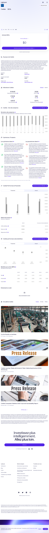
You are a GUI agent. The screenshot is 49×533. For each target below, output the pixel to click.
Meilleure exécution (21, 473)
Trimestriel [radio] (13, 190)
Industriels (26, 74)
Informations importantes (22, 466)
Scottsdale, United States (7, 82)
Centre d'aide (3, 472)
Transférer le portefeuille (6, 474)
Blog (2, 468)
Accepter (45, 529)
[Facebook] (19, 492)
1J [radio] (1, 29)
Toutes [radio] (37, 301)
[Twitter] (22, 492)
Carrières (35, 466)
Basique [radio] (41, 87)
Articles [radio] (41, 301)
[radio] (45, 30)
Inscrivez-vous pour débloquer (39, 107)
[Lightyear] (4, 2)
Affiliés (34, 468)
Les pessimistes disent (32, 141)
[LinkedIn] (26, 492)
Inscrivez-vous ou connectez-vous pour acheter (24, 48)
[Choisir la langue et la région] (43, 2)
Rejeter (40, 529)
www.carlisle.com (28, 82)
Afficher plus (23, 409)
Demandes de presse (37, 470)
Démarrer (24, 444)
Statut (2, 476)
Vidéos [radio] (46, 301)
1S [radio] (3, 29)
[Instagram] (30, 492)
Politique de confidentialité (22, 475)
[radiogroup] (9, 30)
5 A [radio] (13, 29)
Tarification (3, 466)
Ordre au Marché (23, 38)
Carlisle (9, 176)
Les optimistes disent (7, 141)
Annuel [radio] (36, 190)
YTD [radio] (8, 29)
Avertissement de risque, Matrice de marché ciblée (24, 471)
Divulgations (19, 482)
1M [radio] (5, 29)
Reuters (16, 151)
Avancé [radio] (46, 87)
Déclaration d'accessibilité (22, 480)
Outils (2, 470)
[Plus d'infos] (47, 288)
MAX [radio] (16, 29)
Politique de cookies (21, 477)
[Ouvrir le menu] (47, 2)
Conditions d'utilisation (22, 468)
